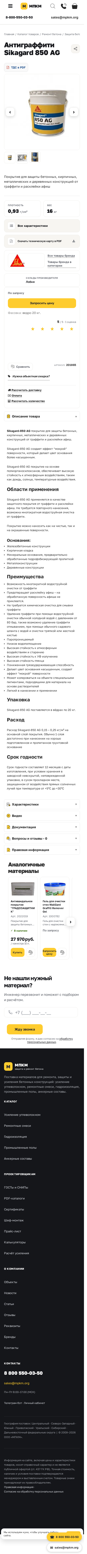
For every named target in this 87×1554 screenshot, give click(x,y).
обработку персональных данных (50, 1040)
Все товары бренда (61, 255)
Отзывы (9, 1315)
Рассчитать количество (28, 401)
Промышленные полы (20, 1147)
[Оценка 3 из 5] (52, 328)
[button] (12, 6)
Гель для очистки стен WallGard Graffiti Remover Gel (54, 906)
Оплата (17, 395)
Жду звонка (25, 1029)
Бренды (10, 1337)
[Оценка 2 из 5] (42, 328)
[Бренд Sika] (26, 260)
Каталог (10, 1101)
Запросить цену (42, 303)
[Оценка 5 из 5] (71, 328)
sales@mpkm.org (64, 17)
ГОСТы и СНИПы (16, 1187)
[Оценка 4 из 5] (61, 328)
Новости (10, 1293)
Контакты (11, 1348)
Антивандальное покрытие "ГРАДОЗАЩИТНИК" (23, 906)
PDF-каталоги (14, 1198)
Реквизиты (12, 1326)
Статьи (9, 1304)
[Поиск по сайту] (52, 6)
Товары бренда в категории (59, 263)
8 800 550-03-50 (23, 1373)
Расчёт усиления (16, 1253)
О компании (14, 1268)
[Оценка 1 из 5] (32, 328)
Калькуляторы (15, 1242)
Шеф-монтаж (14, 1220)
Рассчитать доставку (26, 390)
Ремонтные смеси (17, 1125)
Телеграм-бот (13, 1403)
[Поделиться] (75, 48)
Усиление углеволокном (22, 1114)
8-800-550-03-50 (19, 17)
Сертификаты (14, 1209)
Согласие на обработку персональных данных (34, 1491)
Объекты (10, 1282)
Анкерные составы (18, 1158)
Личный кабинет (34, 1403)
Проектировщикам (20, 1174)
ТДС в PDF (18, 67)
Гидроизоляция (15, 1136)
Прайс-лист (12, 1231)
